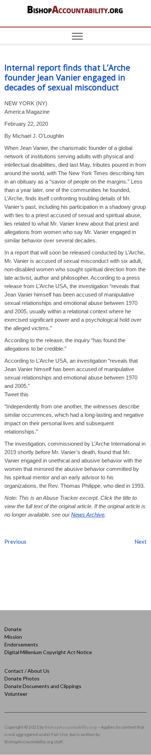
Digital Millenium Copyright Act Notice (48, 652)
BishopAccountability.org (71, 727)
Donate (13, 629)
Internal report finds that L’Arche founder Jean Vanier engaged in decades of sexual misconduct (67, 77)
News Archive (87, 514)
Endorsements (21, 644)
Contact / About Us (26, 671)
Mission (13, 637)
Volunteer (15, 694)
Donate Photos (22, 678)
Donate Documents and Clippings (42, 686)
